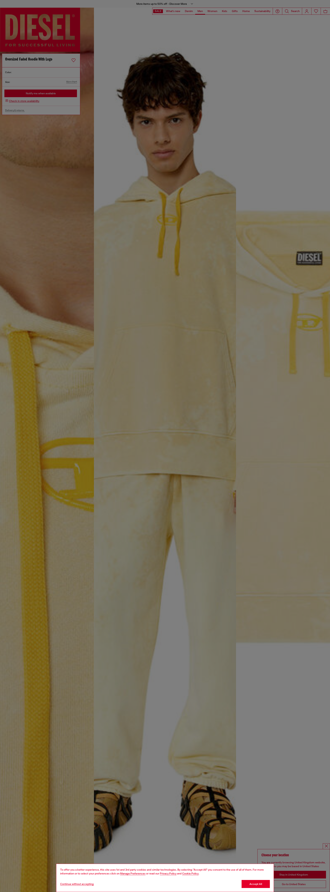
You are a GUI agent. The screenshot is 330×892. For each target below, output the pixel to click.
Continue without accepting (77, 884)
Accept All (255, 884)
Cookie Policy (190, 873)
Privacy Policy (168, 873)
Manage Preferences (133, 873)
